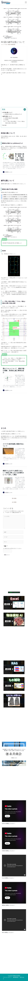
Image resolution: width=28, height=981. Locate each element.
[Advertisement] (14, 90)
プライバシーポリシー (7, 977)
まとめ (4, 125)
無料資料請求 (15, 977)
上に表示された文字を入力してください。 (12, 548)
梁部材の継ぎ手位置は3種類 (11, 118)
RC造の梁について (7, 112)
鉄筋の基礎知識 (11, 44)
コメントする (4, 44)
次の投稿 (14, 502)
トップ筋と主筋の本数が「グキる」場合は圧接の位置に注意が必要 (15, 122)
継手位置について (7, 116)
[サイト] (13, 542)
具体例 (6, 119)
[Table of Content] (25, 109)
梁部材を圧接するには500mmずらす (13, 114)
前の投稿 (14, 498)
